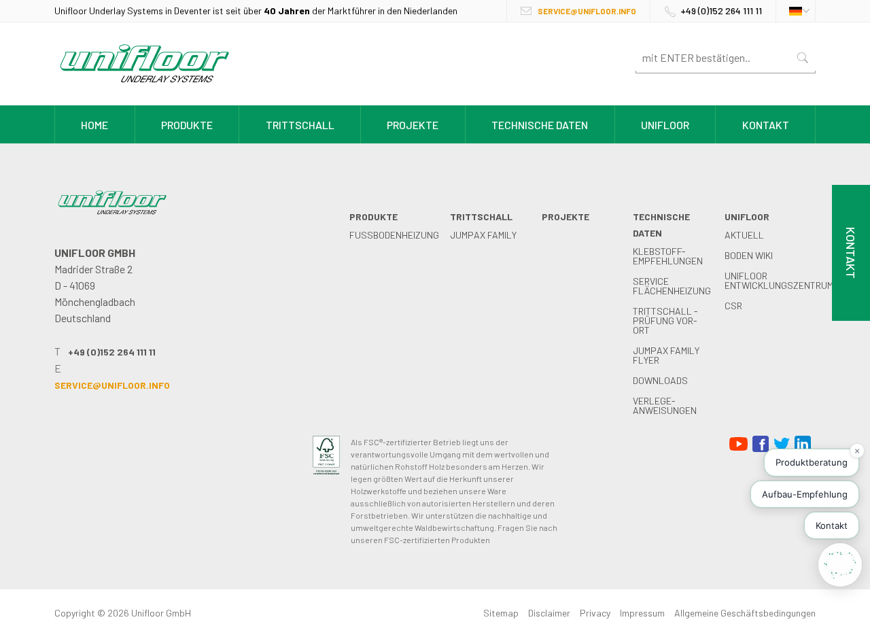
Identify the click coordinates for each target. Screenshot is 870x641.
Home (94, 124)
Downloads (660, 380)
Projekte (412, 124)
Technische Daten (539, 124)
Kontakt (765, 124)
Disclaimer (549, 613)
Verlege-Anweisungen (665, 405)
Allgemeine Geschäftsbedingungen (745, 613)
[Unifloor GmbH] (144, 85)
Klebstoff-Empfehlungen (668, 255)
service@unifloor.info (587, 11)
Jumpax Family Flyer (666, 355)
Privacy (595, 613)
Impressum (642, 613)
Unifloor (665, 124)
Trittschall (300, 124)
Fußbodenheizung (394, 235)
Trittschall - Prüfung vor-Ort (665, 320)
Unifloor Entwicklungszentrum (779, 280)
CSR (733, 305)
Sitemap (501, 613)
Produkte (187, 124)
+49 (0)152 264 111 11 (721, 10)
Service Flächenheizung (672, 285)
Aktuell (744, 235)
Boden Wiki (749, 255)
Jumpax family (483, 235)
